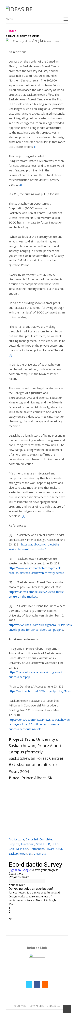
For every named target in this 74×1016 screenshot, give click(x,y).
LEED (46, 844)
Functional (27, 844)
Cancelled (32, 839)
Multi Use (22, 849)
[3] (10, 355)
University (40, 853)
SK (30, 853)
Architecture (16, 839)
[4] (23, 516)
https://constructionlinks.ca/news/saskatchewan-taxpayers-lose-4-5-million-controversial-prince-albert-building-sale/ (40, 724)
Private (50, 849)
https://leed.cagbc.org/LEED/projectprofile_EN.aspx (41, 691)
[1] (35, 147)
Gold (39, 844)
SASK (59, 849)
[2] (20, 184)
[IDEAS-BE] (37, 9)
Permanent (37, 849)
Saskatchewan (18, 853)
